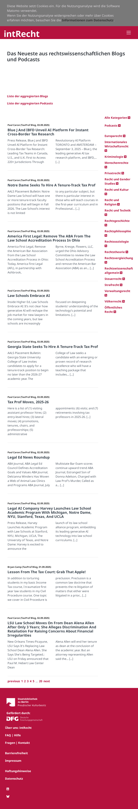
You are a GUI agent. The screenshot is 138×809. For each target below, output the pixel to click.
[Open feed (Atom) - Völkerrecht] (123, 301)
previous (14, 681)
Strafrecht (112, 285)
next (46, 681)
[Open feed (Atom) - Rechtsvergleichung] (106, 262)
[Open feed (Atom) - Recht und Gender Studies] (117, 184)
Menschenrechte (116, 163)
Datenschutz (14, 779)
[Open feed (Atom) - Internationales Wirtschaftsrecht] (106, 151)
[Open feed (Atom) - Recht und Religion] (118, 204)
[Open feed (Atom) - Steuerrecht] (123, 279)
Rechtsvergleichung (119, 258)
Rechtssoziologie (117, 242)
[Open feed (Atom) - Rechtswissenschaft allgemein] (121, 273)
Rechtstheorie (115, 252)
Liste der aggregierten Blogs (27, 96)
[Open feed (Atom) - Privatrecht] (122, 173)
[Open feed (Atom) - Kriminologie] (125, 157)
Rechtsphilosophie (118, 231)
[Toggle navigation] (129, 32)
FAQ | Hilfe (13, 735)
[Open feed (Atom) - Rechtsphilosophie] (106, 235)
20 (40, 681)
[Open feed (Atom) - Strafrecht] (121, 285)
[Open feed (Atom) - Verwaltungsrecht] (106, 295)
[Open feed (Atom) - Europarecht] (124, 136)
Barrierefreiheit (16, 753)
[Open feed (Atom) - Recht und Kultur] (106, 194)
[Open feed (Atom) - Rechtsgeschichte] (106, 225)
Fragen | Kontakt (17, 743)
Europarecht (113, 136)
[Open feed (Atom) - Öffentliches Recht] (115, 312)
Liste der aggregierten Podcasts (30, 103)
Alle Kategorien (116, 118)
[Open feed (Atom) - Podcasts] (119, 125)
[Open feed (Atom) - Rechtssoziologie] (106, 246)
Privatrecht (113, 173)
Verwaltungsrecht (117, 291)
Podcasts (111, 125)
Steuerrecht (113, 279)
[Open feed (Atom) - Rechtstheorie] (127, 252)
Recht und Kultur (117, 190)
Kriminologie (114, 157)
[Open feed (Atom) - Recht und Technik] (106, 215)
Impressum (13, 761)
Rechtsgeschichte (117, 221)
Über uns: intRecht (18, 728)
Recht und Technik (118, 210)
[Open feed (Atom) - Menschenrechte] (106, 167)
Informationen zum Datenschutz (88, 20)
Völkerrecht (113, 301)
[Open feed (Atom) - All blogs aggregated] (129, 118)
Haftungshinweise (18, 771)
